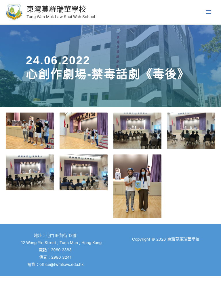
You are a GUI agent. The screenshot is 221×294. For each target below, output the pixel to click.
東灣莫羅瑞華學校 (56, 9)
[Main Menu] (208, 12)
